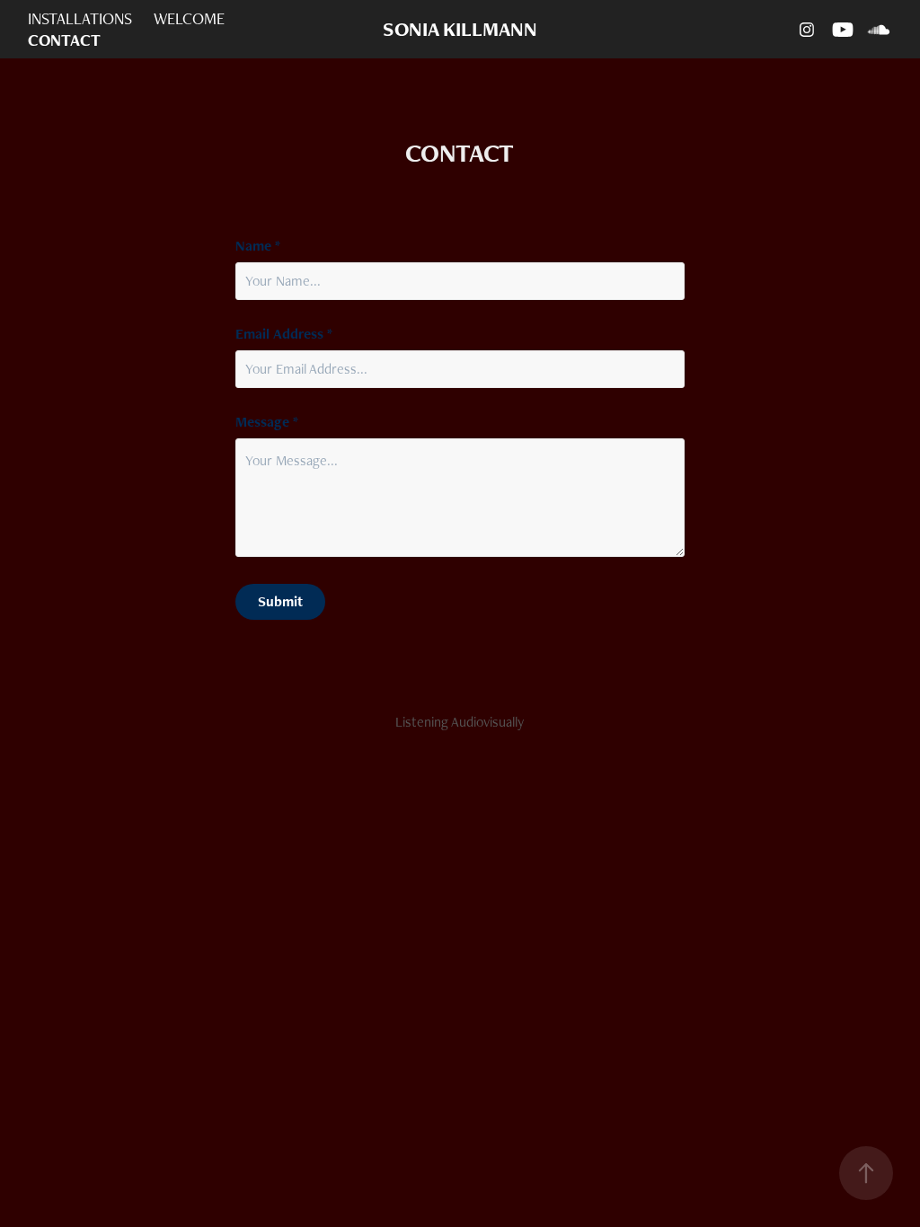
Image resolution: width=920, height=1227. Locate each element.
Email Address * (283, 334)
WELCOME (189, 18)
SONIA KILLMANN (460, 29)
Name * (257, 246)
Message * (266, 422)
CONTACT (64, 40)
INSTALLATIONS (80, 18)
